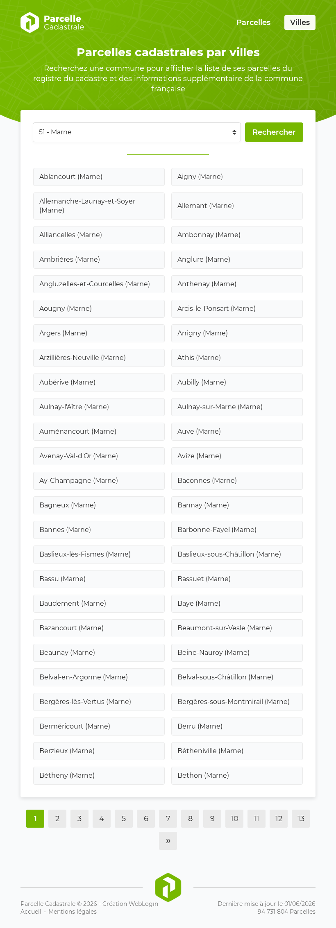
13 (300, 818)
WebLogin (143, 904)
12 (278, 818)
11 (256, 818)
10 (234, 818)
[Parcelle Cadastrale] (52, 22)
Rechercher (274, 132)
